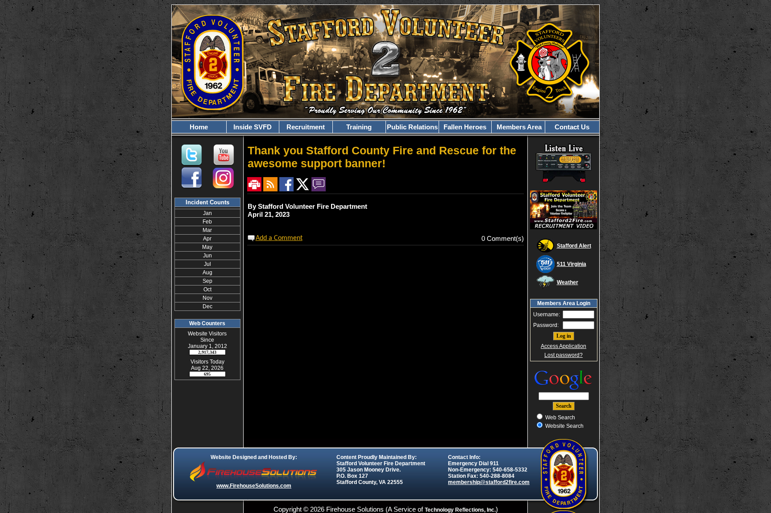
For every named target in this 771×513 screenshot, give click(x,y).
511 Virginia (571, 264)
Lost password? (563, 355)
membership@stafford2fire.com (489, 482)
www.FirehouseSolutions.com (253, 486)
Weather (567, 282)
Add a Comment (279, 238)
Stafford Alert (574, 246)
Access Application (563, 346)
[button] (253, 127)
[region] (385, 127)
